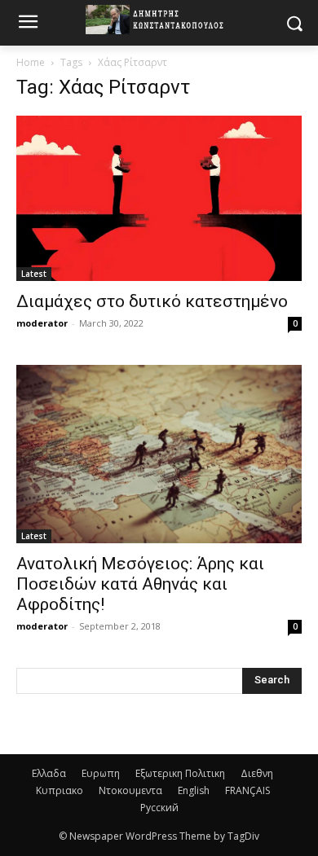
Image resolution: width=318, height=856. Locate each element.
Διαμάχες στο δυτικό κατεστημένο (152, 301)
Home (30, 62)
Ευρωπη (101, 773)
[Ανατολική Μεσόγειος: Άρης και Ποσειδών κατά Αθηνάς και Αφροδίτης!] (159, 454)
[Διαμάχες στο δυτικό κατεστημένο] (159, 198)
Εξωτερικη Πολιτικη (180, 773)
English (194, 790)
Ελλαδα (49, 773)
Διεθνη (257, 773)
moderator (42, 323)
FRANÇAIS (247, 790)
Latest (33, 273)
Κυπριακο (59, 790)
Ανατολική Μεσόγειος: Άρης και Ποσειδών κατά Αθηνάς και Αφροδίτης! (140, 584)
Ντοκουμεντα (130, 790)
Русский (159, 807)
